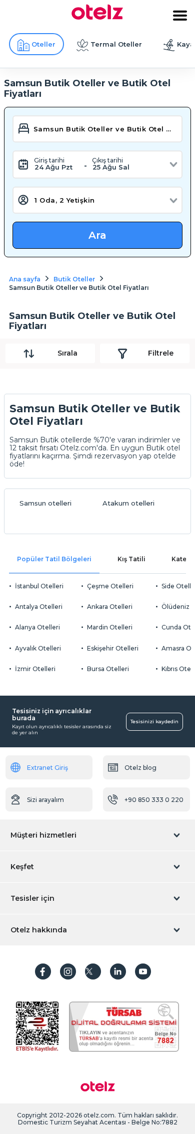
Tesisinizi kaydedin (154, 721)
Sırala (68, 353)
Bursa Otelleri (108, 669)
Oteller (44, 44)
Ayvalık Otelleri (38, 648)
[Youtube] (143, 971)
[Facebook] (43, 971)
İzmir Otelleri (35, 669)
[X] (93, 971)
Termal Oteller (116, 44)
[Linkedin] (118, 971)
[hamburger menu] (180, 15)
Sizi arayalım (45, 799)
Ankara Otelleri (109, 606)
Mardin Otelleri (109, 627)
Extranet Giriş (47, 767)
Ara (97, 235)
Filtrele (161, 353)
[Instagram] (68, 971)
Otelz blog (140, 767)
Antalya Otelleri (38, 606)
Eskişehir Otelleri (112, 648)
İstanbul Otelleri (39, 586)
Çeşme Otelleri (110, 586)
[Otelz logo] (97, 17)
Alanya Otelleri (37, 627)
